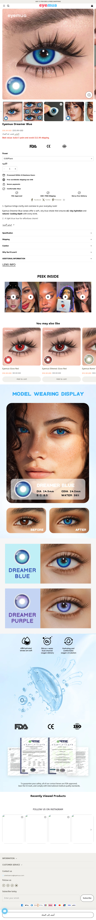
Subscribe (87, 898)
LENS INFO (9, 264)
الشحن (16, 134)
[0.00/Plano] (48, 158)
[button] (4, 5)
